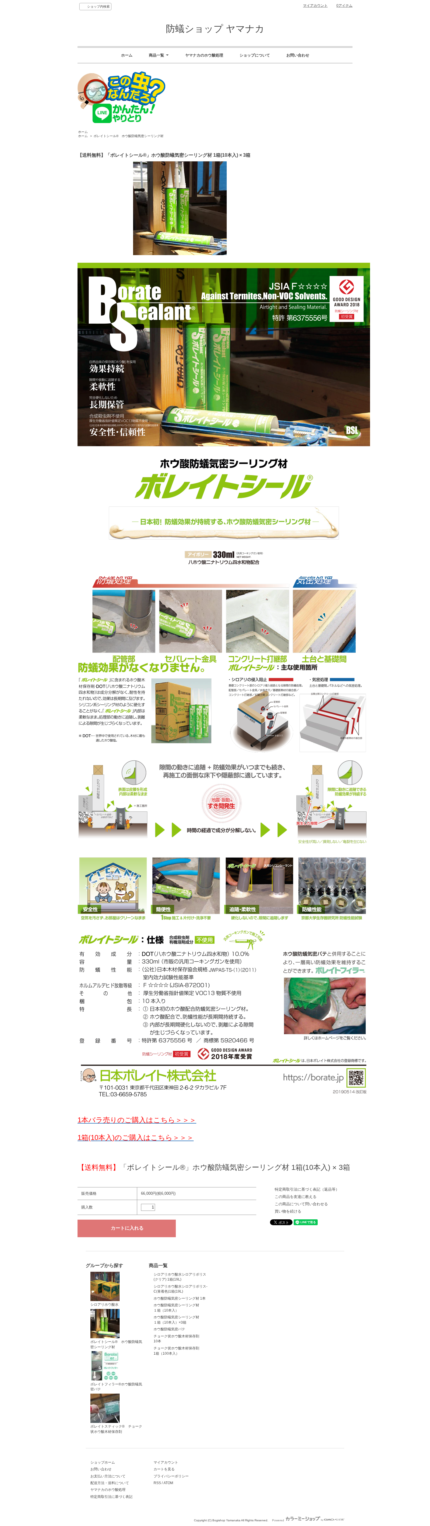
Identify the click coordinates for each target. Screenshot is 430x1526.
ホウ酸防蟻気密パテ (169, 1329)
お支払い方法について (107, 1476)
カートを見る (164, 1469)
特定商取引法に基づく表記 (111, 1496)
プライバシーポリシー (171, 1476)
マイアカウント (315, 6)
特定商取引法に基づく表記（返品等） (307, 1189)
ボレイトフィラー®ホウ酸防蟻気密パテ (116, 1386)
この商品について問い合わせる (301, 1204)
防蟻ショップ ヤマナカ (215, 28)
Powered (278, 1520)
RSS (157, 1483)
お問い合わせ (297, 55)
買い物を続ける (288, 1211)
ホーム (127, 55)
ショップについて (255, 55)
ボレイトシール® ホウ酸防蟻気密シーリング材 (129, 136)
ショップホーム (102, 1462)
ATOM (168, 1483)
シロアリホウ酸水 (104, 1304)
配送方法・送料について (109, 1483)
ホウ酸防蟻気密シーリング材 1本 (180, 1298)
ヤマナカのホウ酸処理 (204, 55)
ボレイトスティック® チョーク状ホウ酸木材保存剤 (116, 1428)
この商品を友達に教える (296, 1196)
